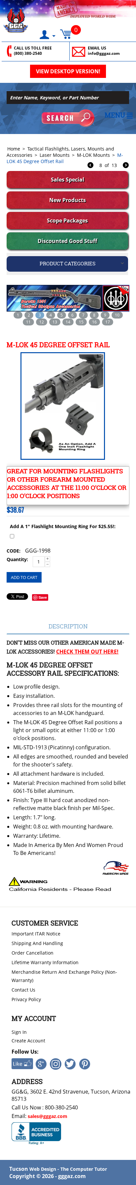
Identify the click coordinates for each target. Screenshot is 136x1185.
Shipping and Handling (37, 943)
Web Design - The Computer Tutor (68, 1169)
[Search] (68, 118)
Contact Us (23, 990)
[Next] (125, 165)
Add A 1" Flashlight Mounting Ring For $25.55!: (63, 526)
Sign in (19, 1032)
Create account (28, 1040)
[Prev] (90, 165)
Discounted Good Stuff (67, 241)
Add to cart (24, 577)
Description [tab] (68, 626)
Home (13, 149)
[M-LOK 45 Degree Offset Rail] (61, 406)
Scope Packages (67, 220)
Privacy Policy (26, 999)
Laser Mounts (55, 155)
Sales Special (67, 179)
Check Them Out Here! (87, 651)
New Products (67, 200)
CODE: (13, 551)
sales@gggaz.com (47, 1116)
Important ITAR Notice (36, 934)
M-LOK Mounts (93, 155)
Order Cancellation (32, 953)
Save (43, 597)
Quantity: (17, 559)
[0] (66, 32)
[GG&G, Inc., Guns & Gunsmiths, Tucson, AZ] (36, 1133)
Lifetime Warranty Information (45, 962)
